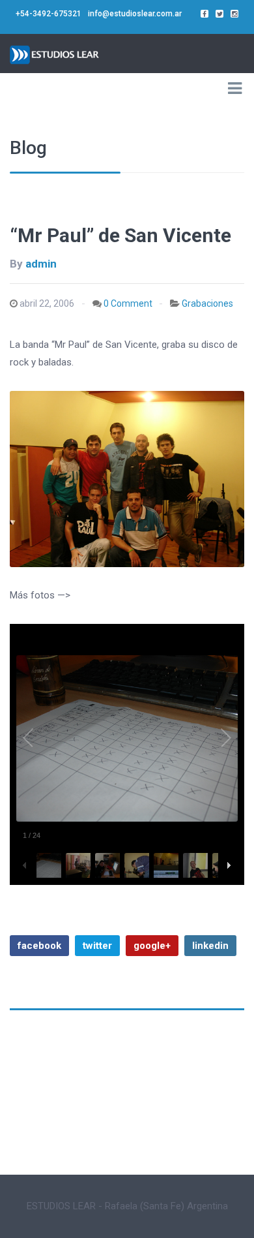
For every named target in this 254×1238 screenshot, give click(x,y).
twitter (97, 946)
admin (41, 263)
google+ (152, 946)
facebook (39, 946)
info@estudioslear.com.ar (135, 13)
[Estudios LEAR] (55, 53)
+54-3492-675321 (48, 13)
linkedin (210, 946)
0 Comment (128, 303)
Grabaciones (207, 303)
